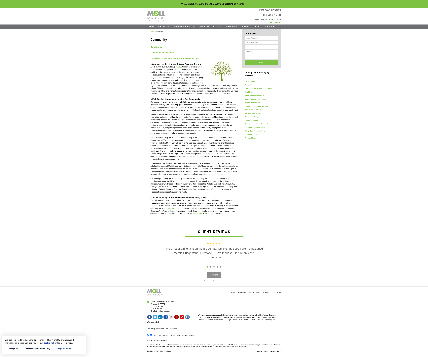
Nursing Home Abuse (253, 113)
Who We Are (163, 27)
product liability (176, 208)
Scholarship (156, 47)
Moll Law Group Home (156, 16)
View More (214, 275)
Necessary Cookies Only (38, 348)
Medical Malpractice (252, 102)
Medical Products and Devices (256, 106)
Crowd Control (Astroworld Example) (259, 88)
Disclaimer (242, 292)
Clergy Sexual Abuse (252, 85)
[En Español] (275, 22)
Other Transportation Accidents (257, 124)
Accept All (13, 348)
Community (246, 27)
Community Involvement (162, 53)
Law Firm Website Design (269, 351)
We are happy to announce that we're (214, 4)
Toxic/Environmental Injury (255, 127)
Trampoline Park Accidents (255, 131)
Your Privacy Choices (160, 335)
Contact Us (269, 27)
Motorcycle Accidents (253, 110)
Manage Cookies (188, 335)
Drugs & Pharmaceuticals (254, 95)
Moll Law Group (166, 351)
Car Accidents (250, 81)
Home (151, 27)
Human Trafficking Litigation (255, 99)
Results (217, 27)
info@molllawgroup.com (162, 311)
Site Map (266, 292)
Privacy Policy (254, 292)
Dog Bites (248, 92)
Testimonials (231, 27)
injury (178, 67)
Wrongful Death (251, 138)
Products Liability (251, 120)
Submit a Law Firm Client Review (214, 281)
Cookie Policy (175, 335)
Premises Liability (251, 117)
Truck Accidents (251, 134)
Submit (261, 62)
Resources (204, 27)
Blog (257, 27)
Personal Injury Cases (184, 27)
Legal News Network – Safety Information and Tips (174, 58)
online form (197, 214)
